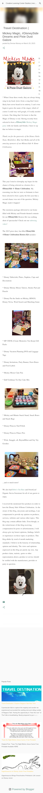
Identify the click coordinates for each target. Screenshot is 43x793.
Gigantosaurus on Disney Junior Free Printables (17, 771)
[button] (4, 48)
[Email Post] (4, 603)
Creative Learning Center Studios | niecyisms (22, 3)
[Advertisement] (21, 652)
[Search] (40, 3)
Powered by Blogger (22, 789)
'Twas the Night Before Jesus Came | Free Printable (19, 740)
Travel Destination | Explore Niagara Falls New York (19, 703)
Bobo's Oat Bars (18, 489)
